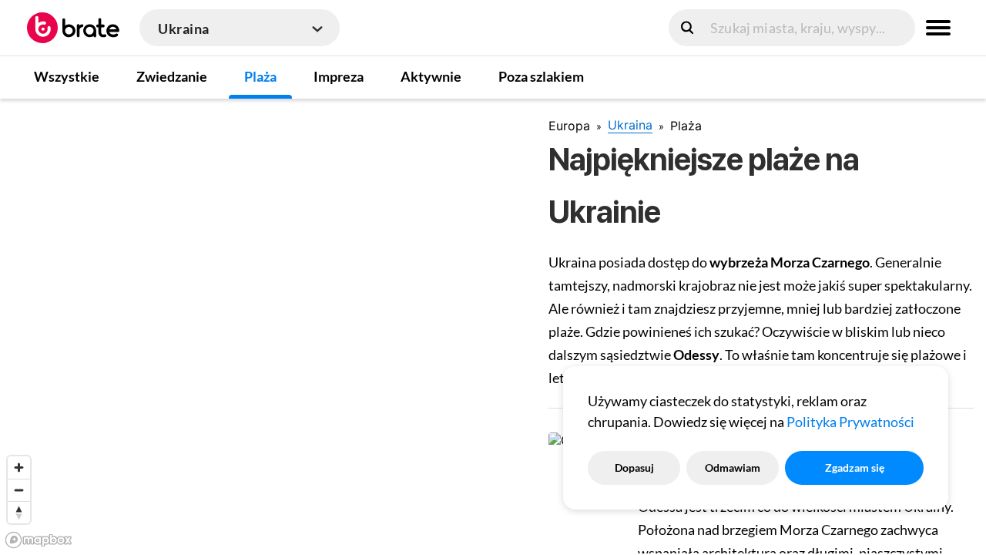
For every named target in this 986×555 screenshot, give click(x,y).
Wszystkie (66, 76)
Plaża (260, 76)
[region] (262, 326)
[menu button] (938, 28)
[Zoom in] (19, 467)
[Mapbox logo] (38, 540)
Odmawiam (732, 467)
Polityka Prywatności (850, 421)
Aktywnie (431, 76)
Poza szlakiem (541, 76)
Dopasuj (634, 467)
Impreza (339, 76)
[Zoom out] (19, 490)
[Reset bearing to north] (19, 512)
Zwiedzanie (171, 76)
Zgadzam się (854, 467)
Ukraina (630, 125)
